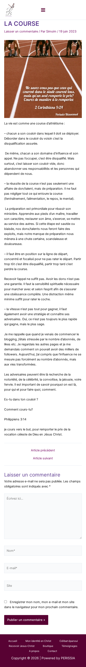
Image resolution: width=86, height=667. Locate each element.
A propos (34, 651)
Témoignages (69, 646)
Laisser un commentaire (21, 31)
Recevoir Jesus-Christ (21, 646)
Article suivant (43, 458)
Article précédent (43, 450)
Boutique (48, 646)
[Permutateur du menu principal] (43, 10)
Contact (52, 651)
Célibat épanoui (68, 641)
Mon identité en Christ (38, 641)
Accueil (12, 641)
